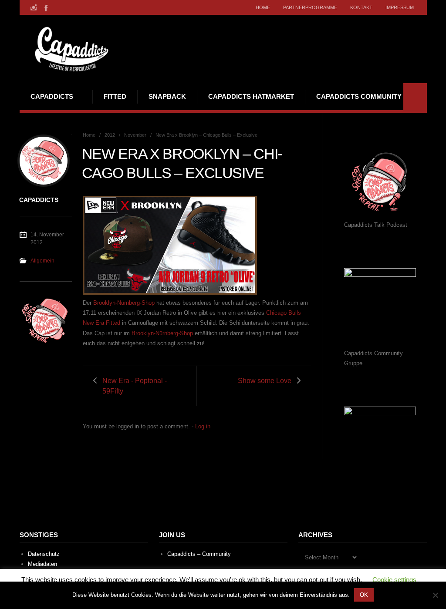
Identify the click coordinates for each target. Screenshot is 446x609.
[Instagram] (33, 7)
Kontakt (361, 7)
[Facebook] (45, 7)
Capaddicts (51, 96)
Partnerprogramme (310, 7)
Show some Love (264, 380)
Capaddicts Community (359, 96)
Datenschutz (44, 554)
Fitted (115, 96)
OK (364, 595)
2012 (110, 135)
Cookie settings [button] (394, 579)
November (135, 135)
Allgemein (42, 261)
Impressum (399, 7)
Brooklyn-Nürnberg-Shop (124, 302)
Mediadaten (42, 564)
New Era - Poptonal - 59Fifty (134, 385)
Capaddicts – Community (199, 554)
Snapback (167, 96)
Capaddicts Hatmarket (251, 96)
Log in (202, 426)
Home (263, 7)
